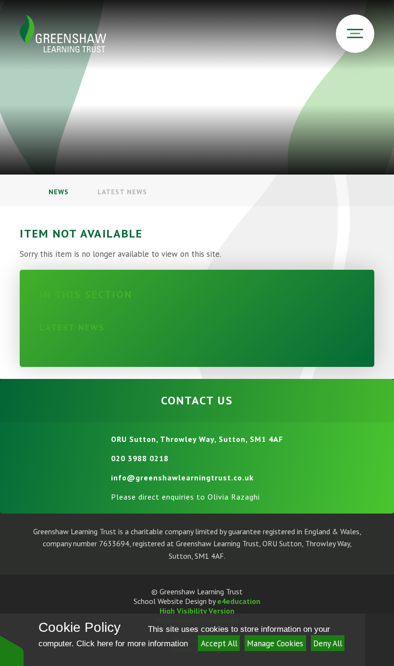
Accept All (219, 643)
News (59, 192)
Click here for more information (132, 643)
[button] (12, 650)
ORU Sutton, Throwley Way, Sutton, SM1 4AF (197, 439)
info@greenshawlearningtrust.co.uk (182, 477)
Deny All (327, 643)
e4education (238, 601)
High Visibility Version (197, 611)
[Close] (379, 640)
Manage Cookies (275, 643)
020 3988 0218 (140, 458)
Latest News (122, 192)
